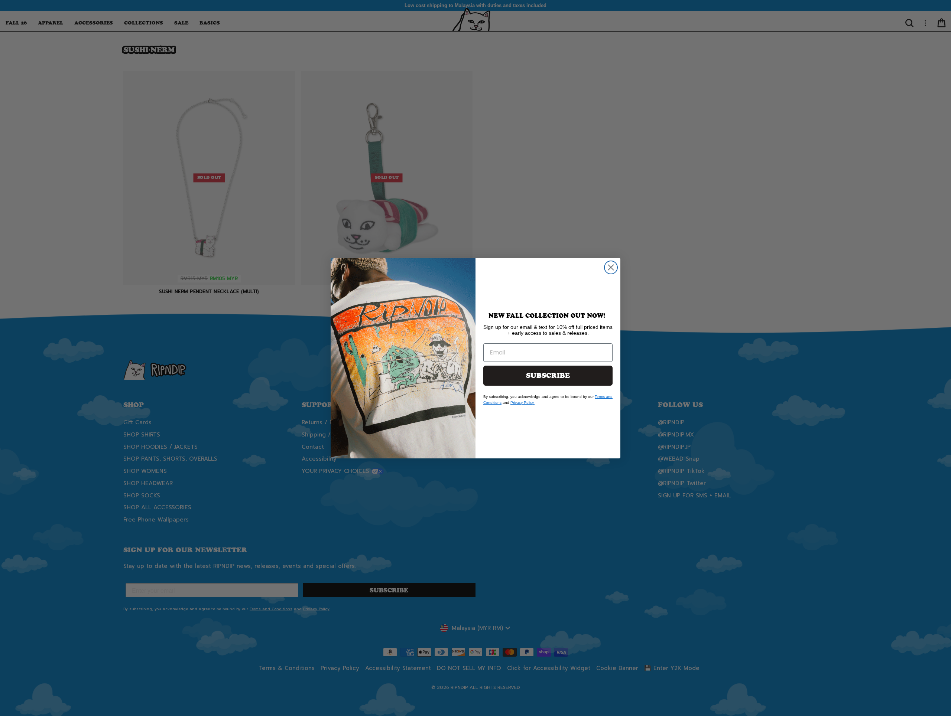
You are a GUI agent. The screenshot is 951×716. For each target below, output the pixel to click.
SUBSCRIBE (548, 376)
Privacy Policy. (522, 402)
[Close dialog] (610, 267)
